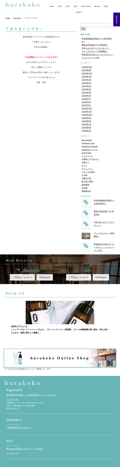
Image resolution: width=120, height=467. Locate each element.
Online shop (86, 6)
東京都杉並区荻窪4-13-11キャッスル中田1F (24, 449)
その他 (84, 175)
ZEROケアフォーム (19, 326)
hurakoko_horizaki (90, 146)
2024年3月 (86, 89)
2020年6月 (86, 127)
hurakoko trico (88, 143)
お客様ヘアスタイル (90, 159)
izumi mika (86, 153)
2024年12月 (87, 73)
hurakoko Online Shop (60, 358)
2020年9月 (86, 118)
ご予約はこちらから (22, 277)
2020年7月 (86, 124)
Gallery (79, 12)
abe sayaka (87, 140)
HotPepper (44, 277)
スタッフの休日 (88, 172)
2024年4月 (86, 86)
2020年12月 (87, 108)
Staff (68, 6)
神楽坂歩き (86, 191)
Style (75, 6)
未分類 (84, 188)
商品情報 (85, 185)
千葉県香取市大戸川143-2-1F (18, 427)
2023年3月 (86, 95)
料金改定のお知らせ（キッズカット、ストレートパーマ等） (104, 247)
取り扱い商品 (87, 181)
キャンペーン (87, 169)
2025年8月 (86, 70)
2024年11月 (87, 76)
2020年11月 (87, 111)
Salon (52, 6)
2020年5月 (86, 130)
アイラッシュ (87, 156)
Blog (106, 6)
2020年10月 (87, 115)
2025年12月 (87, 67)
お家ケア (85, 162)
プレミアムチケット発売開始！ (95, 51)
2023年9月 (86, 92)
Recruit (97, 6)
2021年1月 (86, 105)
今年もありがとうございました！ (96, 48)
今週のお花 (86, 178)
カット (84, 165)
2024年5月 (86, 83)
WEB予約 (117, 19)
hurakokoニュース (90, 149)
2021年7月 (86, 99)
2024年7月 (86, 80)
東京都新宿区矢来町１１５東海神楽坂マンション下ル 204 (31, 395)
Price (60, 6)
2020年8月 (86, 121)
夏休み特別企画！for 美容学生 (94, 45)
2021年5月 (86, 102)
